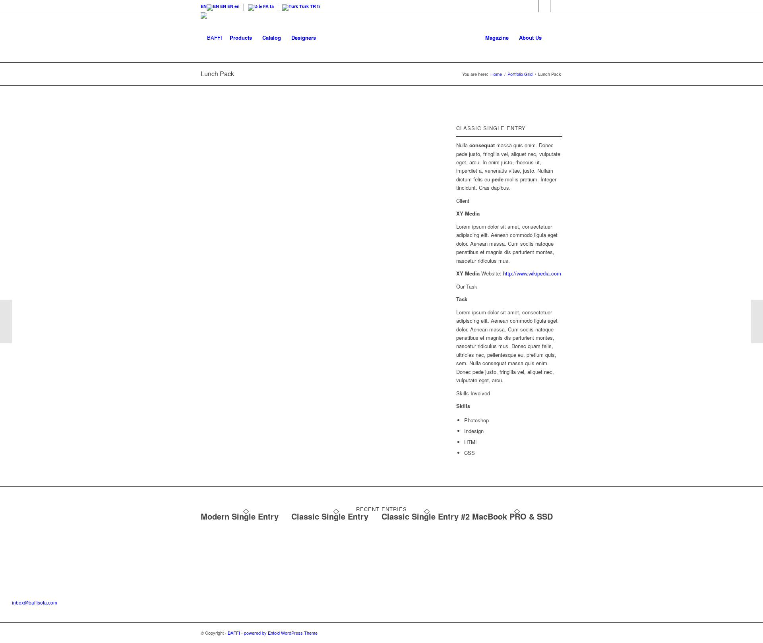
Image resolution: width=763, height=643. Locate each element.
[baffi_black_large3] (211, 37)
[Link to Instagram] (532, 6)
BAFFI (234, 633)
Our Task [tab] (466, 286)
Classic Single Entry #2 (426, 516)
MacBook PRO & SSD (512, 516)
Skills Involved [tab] (473, 393)
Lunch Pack (217, 73)
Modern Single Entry (240, 516)
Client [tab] (462, 200)
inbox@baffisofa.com (34, 602)
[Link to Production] (556, 6)
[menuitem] (204, 6)
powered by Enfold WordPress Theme (281, 633)
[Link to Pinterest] (544, 6)
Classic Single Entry (329, 516)
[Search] (554, 37)
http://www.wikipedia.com (532, 273)
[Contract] (6, 321)
